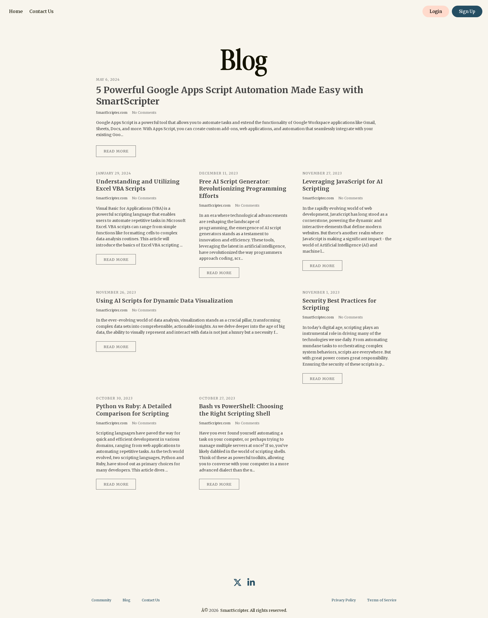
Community (101, 600)
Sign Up (467, 11)
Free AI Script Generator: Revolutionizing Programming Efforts (242, 188)
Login (436, 11)
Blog (126, 600)
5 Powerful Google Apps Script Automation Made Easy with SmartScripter (229, 95)
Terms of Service (381, 600)
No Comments (144, 112)
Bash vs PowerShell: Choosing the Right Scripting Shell (241, 410)
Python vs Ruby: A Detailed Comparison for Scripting (134, 410)
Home (16, 11)
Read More (116, 151)
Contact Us (41, 11)
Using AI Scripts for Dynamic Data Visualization (164, 300)
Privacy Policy (344, 600)
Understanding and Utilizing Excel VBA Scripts (138, 185)
